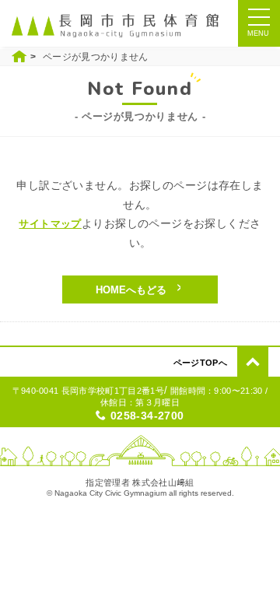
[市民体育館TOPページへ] (119, 25)
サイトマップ (50, 224)
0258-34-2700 (147, 415)
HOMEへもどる (131, 290)
